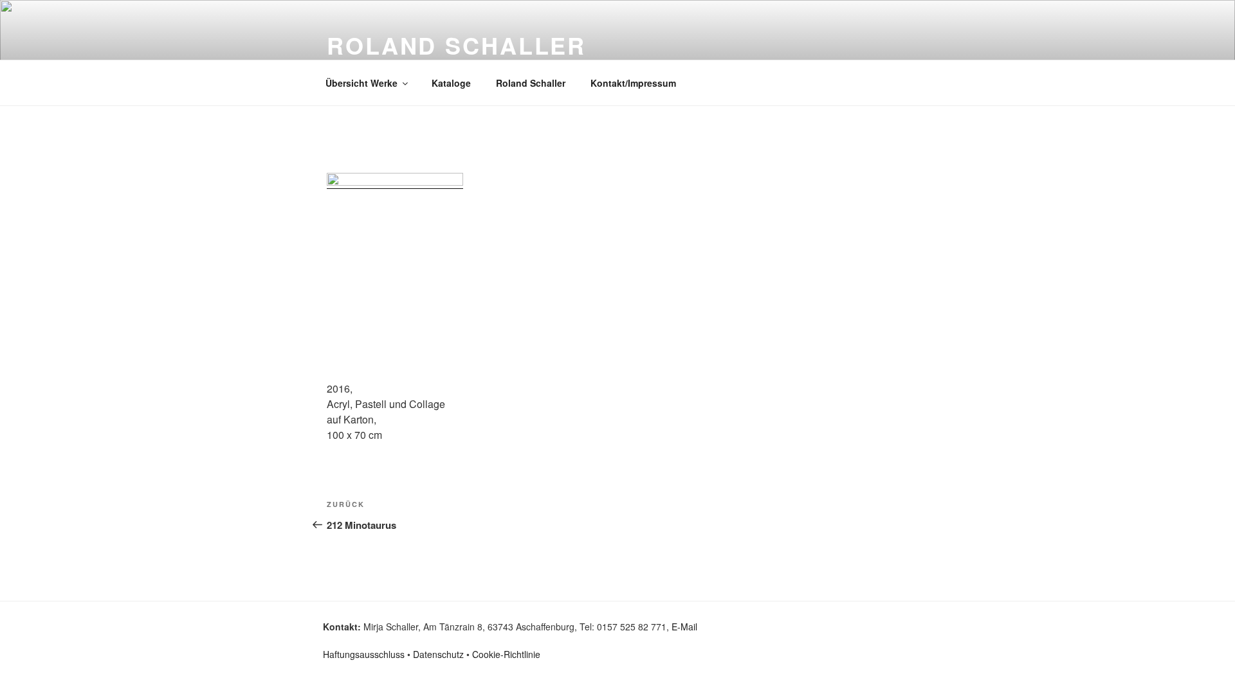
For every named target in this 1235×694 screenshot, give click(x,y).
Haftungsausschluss (364, 654)
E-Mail (684, 626)
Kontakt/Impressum (633, 82)
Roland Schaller (530, 82)
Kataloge (451, 82)
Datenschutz (438, 654)
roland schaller (456, 45)
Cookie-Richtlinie (506, 654)
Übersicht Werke (361, 82)
